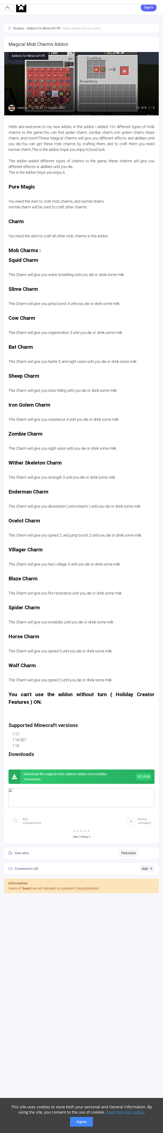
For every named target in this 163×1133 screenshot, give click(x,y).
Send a (144, 821)
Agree (81, 1121)
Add (31, 821)
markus (22, 107)
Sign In (148, 7)
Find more (128, 853)
